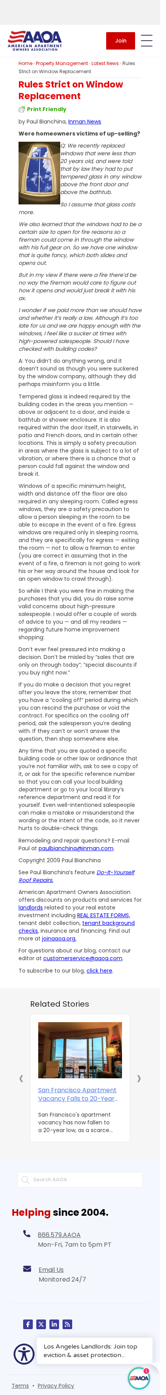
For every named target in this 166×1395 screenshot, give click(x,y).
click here (99, 971)
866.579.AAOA (59, 1234)
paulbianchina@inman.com (76, 848)
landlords (31, 907)
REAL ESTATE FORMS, (103, 915)
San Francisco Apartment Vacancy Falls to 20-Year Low (77, 1094)
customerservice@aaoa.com (82, 958)
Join (121, 41)
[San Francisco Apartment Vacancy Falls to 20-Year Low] (80, 1050)
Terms (20, 1386)
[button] (21, 1078)
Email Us (51, 1269)
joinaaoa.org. (59, 938)
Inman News (84, 121)
